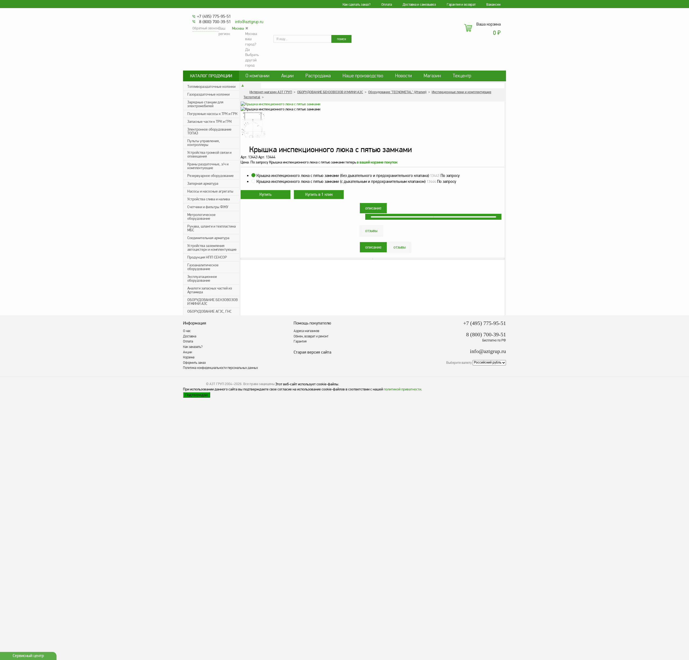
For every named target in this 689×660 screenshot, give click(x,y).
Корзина (188, 357)
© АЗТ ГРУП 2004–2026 (224, 384)
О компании (257, 76)
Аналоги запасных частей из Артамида (209, 290)
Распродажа (318, 76)
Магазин (432, 76)
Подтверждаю (196, 395)
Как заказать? (193, 347)
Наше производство (363, 76)
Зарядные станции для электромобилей (205, 104)
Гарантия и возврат (461, 4)
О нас (187, 331)
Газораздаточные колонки (208, 94)
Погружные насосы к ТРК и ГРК (212, 113)
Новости (403, 76)
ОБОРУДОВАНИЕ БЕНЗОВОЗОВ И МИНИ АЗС (212, 302)
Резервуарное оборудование (210, 175)
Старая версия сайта (312, 352)
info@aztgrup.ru (249, 22)
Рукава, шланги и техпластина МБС (211, 228)
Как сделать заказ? (357, 4)
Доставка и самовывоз (419, 4)
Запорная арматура (202, 183)
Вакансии (493, 4)
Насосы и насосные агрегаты (210, 191)
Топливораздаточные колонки (211, 86)
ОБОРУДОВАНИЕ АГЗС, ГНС (209, 311)
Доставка (189, 336)
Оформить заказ (194, 363)
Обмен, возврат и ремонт (311, 336)
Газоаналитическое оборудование (203, 267)
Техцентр (462, 76)
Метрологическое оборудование (201, 216)
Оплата (386, 4)
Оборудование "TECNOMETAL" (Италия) (397, 92)
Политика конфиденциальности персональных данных (220, 368)
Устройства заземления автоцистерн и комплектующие (212, 247)
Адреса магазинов (306, 331)
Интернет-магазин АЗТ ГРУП (270, 92)
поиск (341, 39)
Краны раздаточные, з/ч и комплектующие (208, 166)
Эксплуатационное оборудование (202, 278)
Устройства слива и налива (208, 199)
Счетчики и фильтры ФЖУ (207, 207)
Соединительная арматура (208, 238)
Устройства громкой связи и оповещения (209, 154)
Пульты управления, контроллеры (203, 143)
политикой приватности (402, 389)
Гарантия (300, 341)
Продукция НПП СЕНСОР (207, 257)
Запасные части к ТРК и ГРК (209, 121)
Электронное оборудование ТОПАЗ (209, 131)
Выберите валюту (459, 362)
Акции (287, 76)
